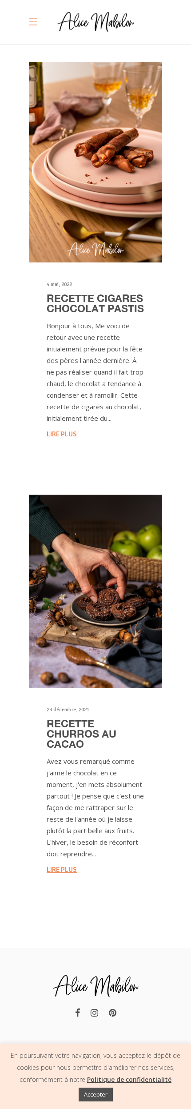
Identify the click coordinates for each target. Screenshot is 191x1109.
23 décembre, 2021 (68, 709)
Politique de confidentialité (129, 1079)
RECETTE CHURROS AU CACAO (81, 734)
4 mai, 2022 (59, 284)
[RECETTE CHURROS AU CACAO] (95, 591)
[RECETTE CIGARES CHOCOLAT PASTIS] (95, 162)
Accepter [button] (95, 1094)
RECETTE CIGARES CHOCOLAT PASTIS (95, 303)
